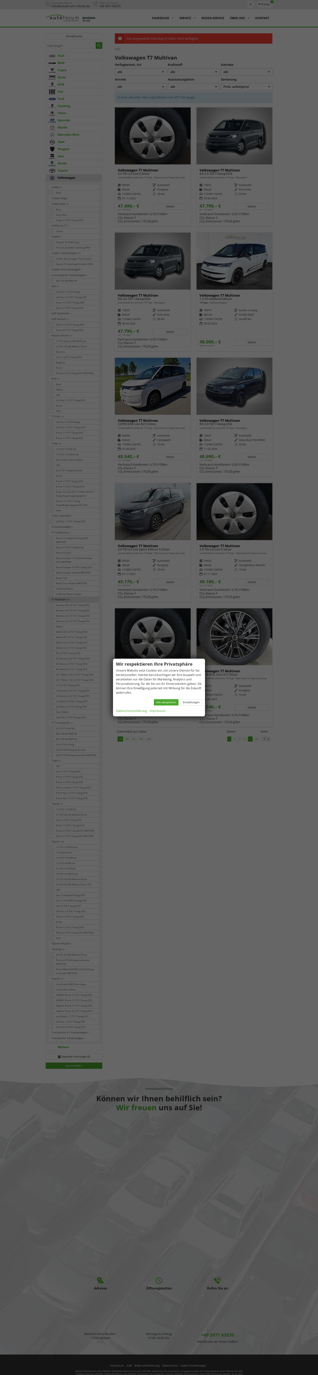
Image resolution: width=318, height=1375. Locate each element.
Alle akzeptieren (166, 702)
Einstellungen (191, 702)
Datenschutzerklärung (131, 711)
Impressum (158, 711)
